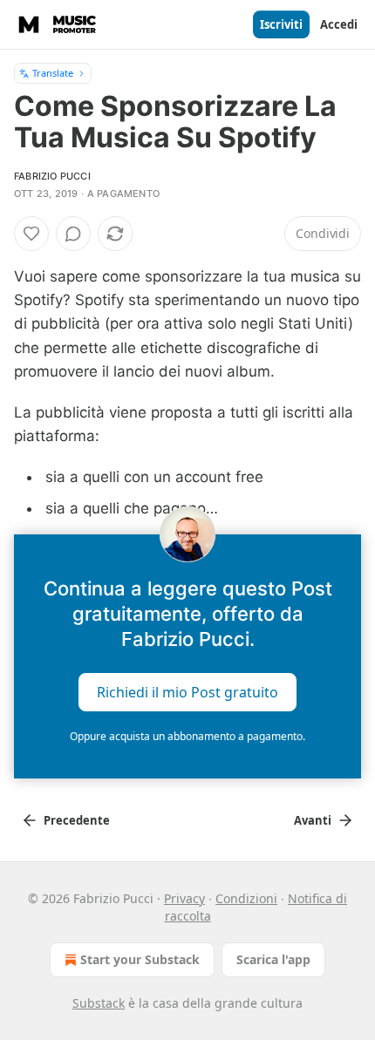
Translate (52, 72)
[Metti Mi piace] (31, 233)
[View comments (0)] (73, 233)
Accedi (339, 24)
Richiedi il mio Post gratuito (187, 691)
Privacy (184, 898)
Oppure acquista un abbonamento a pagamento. (187, 736)
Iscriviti (281, 24)
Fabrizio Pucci (52, 176)
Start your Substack (140, 959)
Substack (98, 1003)
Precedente (77, 820)
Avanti (312, 820)
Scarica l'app (273, 959)
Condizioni (246, 898)
